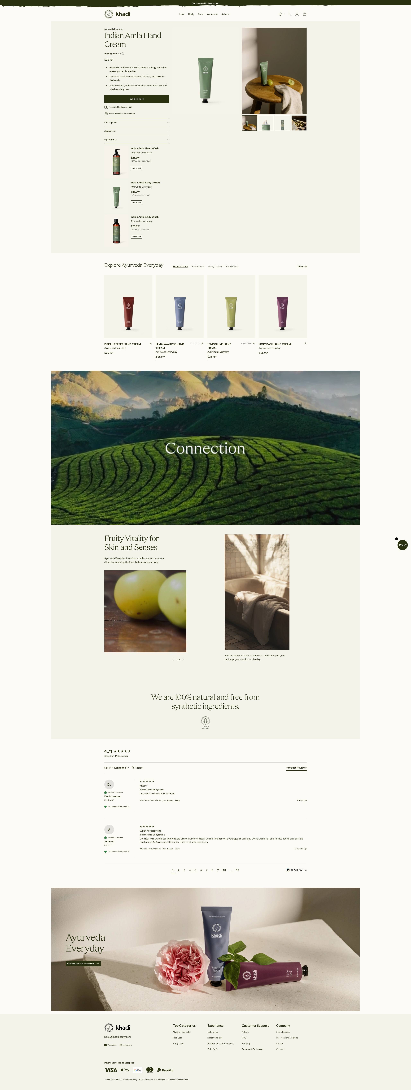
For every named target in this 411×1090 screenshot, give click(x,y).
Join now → (169, 568)
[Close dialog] (274, 518)
